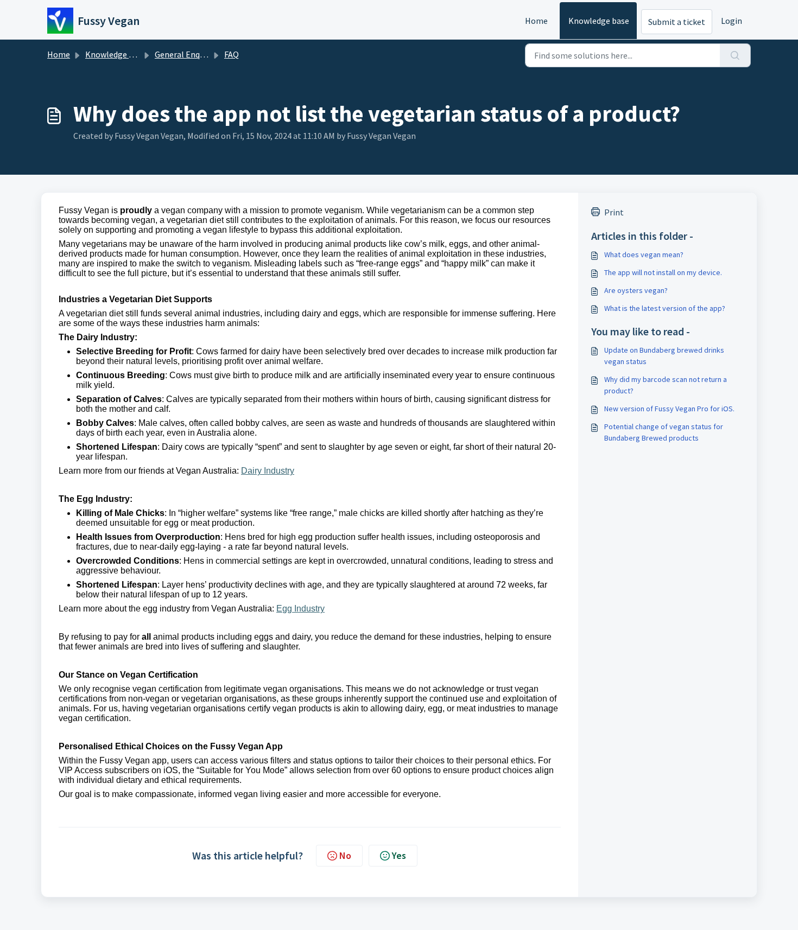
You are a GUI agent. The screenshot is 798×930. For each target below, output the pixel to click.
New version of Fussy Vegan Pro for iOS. (669, 408)
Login (731, 20)
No (345, 855)
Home (536, 20)
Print (614, 212)
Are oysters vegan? (636, 290)
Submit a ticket (676, 21)
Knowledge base (598, 20)
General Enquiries (187, 54)
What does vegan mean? (643, 254)
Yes (399, 855)
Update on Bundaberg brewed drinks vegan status (664, 355)
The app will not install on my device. (663, 272)
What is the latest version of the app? (664, 308)
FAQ (231, 54)
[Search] (735, 55)
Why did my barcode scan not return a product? (665, 385)
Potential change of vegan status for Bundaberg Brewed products (663, 432)
